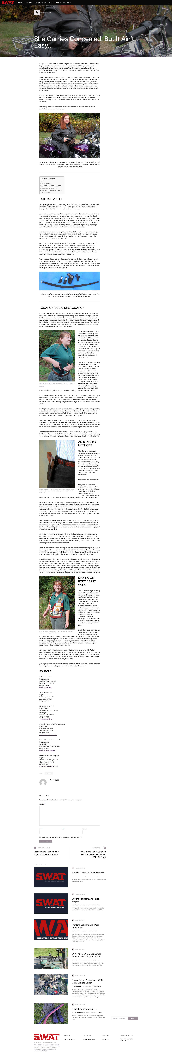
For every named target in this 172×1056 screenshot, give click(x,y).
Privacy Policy (87, 1035)
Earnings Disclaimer (89, 1039)
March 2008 (49, 773)
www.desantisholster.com (48, 735)
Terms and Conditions (127, 1035)
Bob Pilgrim (77, 960)
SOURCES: (47, 192)
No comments (94, 876)
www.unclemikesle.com (47, 751)
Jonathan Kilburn (78, 1012)
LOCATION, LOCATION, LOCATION (52, 186)
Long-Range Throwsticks (84, 1009)
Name (41, 828)
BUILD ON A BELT (47, 184)
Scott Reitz (77, 876)
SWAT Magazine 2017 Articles (127, 1039)
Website (84, 828)
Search (133, 1018)
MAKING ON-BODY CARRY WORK (51, 190)
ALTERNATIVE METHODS (49, 188)
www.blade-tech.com (46, 719)
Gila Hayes (38, 51)
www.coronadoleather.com (48, 766)
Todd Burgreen (77, 986)
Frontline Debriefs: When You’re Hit (88, 872)
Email (62, 828)
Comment (42, 804)
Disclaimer (105, 1035)
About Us (67, 1035)
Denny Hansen (77, 904)
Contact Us (105, 1039)
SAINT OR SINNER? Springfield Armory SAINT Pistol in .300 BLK (87, 955)
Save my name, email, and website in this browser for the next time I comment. (62, 837)
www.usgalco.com (45, 688)
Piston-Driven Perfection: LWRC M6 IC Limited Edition (87, 981)
